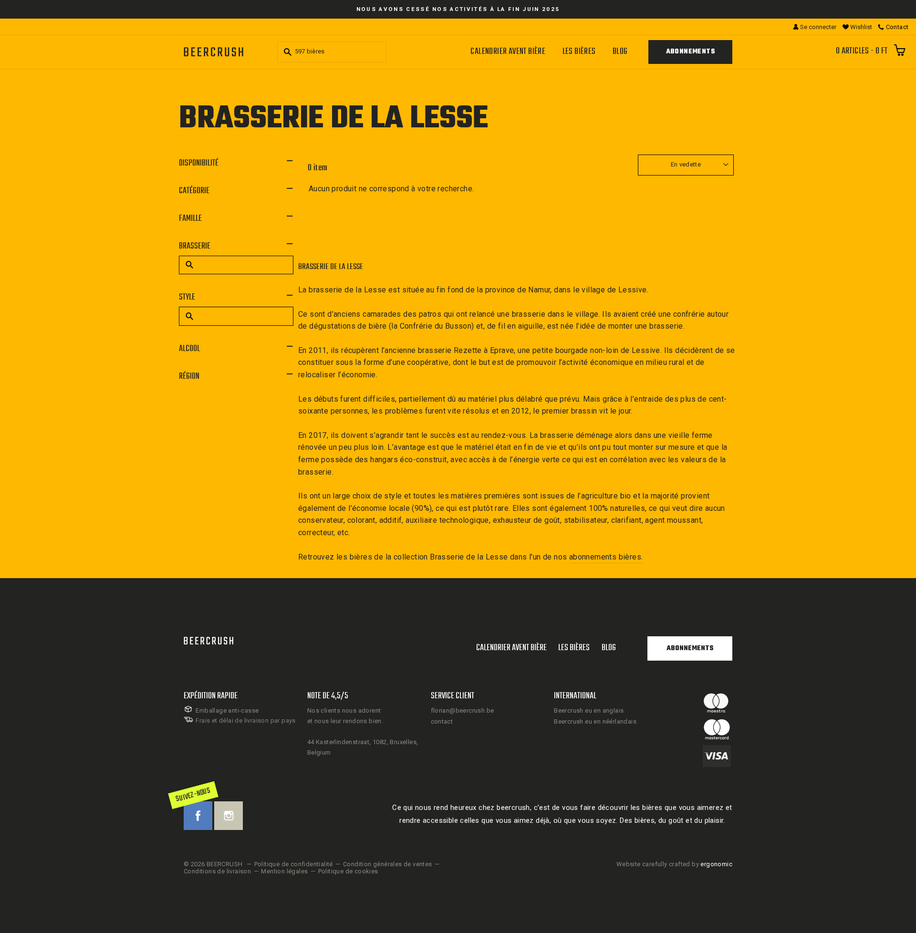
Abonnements (690, 51)
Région (189, 377)
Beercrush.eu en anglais (589, 710)
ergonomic (716, 864)
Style (187, 297)
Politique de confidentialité (293, 864)
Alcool (189, 349)
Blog (620, 52)
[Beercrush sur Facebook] (198, 815)
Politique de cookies (348, 871)
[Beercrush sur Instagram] (228, 815)
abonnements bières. (606, 556)
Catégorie (194, 191)
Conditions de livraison (217, 871)
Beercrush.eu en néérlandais (595, 721)
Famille (190, 219)
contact (442, 721)
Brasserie (194, 246)
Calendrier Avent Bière (507, 52)
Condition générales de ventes (387, 864)
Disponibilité (199, 163)
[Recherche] (286, 52)
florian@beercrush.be (462, 710)
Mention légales (284, 871)
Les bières (579, 52)
